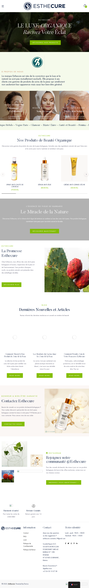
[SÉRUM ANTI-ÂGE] (44, 168)
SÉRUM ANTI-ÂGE (44, 185)
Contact (26, 533)
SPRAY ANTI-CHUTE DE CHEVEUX (14, 186)
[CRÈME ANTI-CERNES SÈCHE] (74, 168)
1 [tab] (8, 193)
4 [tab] (51, 193)
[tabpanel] (15, 174)
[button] (85, 6)
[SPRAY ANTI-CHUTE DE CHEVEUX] (15, 168)
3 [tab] (37, 193)
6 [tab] (80, 193)
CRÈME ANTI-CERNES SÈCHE (74, 185)
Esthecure (11, 584)
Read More (15, 375)
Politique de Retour (29, 550)
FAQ (24, 536)
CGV (25, 540)
